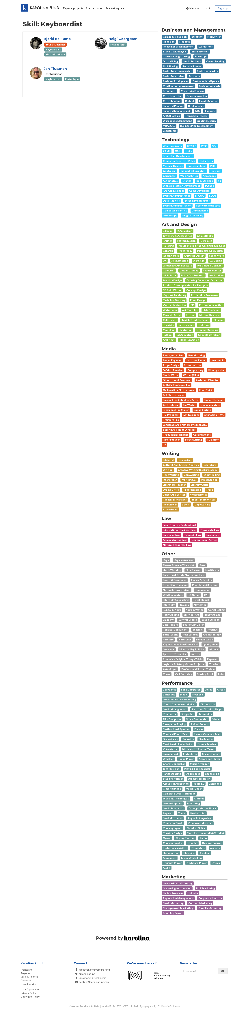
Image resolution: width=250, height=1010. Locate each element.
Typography (185, 250)
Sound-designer (214, 399)
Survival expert (187, 619)
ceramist (206, 240)
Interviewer (170, 504)
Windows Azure (172, 146)
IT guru (199, 195)
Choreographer (172, 828)
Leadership (169, 130)
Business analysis (209, 86)
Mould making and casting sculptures (202, 245)
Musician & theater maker (198, 748)
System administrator (176, 195)
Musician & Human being (178, 744)
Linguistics (185, 459)
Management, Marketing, (178, 908)
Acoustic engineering (176, 783)
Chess (166, 674)
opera (167, 838)
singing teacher (185, 838)
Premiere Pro (171, 419)
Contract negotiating (176, 56)
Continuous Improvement (178, 86)
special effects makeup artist (181, 399)
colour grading (189, 270)
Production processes (204, 295)
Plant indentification (204, 585)
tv (164, 444)
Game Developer (199, 190)
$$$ (197, 110)
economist (169, 91)
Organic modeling (207, 329)
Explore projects (73, 8)
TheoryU (210, 110)
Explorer (212, 659)
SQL (214, 146)
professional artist (211, 305)
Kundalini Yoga (172, 609)
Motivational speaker (176, 729)
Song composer (190, 689)
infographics (186, 324)
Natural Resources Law (177, 544)
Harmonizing (170, 852)
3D (192, 305)
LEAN (212, 195)
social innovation (207, 71)
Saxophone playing (174, 724)
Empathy (168, 619)
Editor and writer (174, 494)
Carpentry (169, 175)
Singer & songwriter (199, 818)
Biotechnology (196, 165)
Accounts (194, 76)
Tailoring (168, 245)
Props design (171, 365)
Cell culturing (183, 674)
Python (209, 185)
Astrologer (169, 669)
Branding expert (173, 913)
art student (216, 275)
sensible (198, 629)
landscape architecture (177, 265)
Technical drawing (174, 300)
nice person (193, 570)
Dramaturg (198, 848)
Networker (214, 36)
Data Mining (170, 61)
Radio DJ (198, 783)
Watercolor (170, 310)
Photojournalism (173, 355)
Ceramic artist (172, 315)
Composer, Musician (200, 823)
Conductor (169, 714)
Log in (207, 8)
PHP (213, 165)
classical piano (172, 788)
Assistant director (207, 380)
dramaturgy (170, 739)
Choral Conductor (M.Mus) (179, 704)
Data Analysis (171, 200)
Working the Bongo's (176, 798)
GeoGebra (169, 170)
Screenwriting (193, 439)
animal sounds (200, 724)
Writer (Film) (191, 375)
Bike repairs (170, 624)
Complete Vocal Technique (179, 793)
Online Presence (173, 893)
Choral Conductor (174, 763)
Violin (216, 719)
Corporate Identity (210, 898)
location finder (196, 360)
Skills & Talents (29, 976)
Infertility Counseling (176, 599)
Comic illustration (209, 334)
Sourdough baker (193, 624)
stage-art (187, 714)
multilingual (189, 479)
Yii (219, 180)
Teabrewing (202, 589)
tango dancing (172, 773)
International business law (179, 530)
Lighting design (206, 120)
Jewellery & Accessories (177, 235)
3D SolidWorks (172, 290)
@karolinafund (87, 973)
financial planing (173, 105)
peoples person (192, 66)
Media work (170, 375)
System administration (177, 205)
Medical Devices (173, 165)
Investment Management (178, 46)
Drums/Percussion (199, 778)
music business (192, 61)
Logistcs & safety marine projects (183, 664)
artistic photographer (176, 385)
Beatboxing (212, 773)
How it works (28, 984)
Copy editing (202, 504)
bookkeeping (196, 105)
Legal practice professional (179, 525)
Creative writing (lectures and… (198, 469)
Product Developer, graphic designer (185, 285)
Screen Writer (192, 365)
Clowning (189, 852)
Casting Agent (202, 434)
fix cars (215, 170)
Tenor (181, 813)
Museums (168, 649)
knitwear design (194, 255)
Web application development (181, 185)
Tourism (214, 664)
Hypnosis (198, 694)
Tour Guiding (171, 614)
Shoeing (218, 320)
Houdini (192, 843)
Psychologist (201, 599)
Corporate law (210, 530)
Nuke (189, 151)
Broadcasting (196, 355)
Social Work (170, 634)
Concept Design (196, 290)
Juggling (205, 852)
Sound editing (202, 409)
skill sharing (170, 66)
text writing (171, 474)
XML (178, 151)
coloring (204, 324)
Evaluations (205, 46)
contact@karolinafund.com (94, 981)
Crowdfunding (171, 101)
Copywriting (191, 474)
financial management (176, 110)
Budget (189, 101)
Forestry (168, 639)
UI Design (198, 260)
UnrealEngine (200, 210)
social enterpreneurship (177, 71)
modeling (168, 329)
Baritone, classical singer (207, 709)
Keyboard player (197, 862)
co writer (189, 404)
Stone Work (216, 255)
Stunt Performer (173, 778)
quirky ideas (210, 644)
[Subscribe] (222, 970)
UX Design (215, 260)
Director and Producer (177, 380)
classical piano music (176, 734)
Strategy (197, 36)
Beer (202, 565)
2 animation (184, 230)
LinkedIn (193, 893)
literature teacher (174, 484)
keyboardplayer (212, 843)
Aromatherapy (212, 634)
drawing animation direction (205, 280)
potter (190, 315)
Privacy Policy (28, 993)
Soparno (168, 813)
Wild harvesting (173, 594)
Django (187, 180)
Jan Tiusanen (55, 69)
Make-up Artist (189, 339)
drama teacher (207, 744)
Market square (115, 8)
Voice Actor (170, 748)
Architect (169, 339)
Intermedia (217, 360)
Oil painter (169, 275)
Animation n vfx (214, 414)
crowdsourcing (172, 96)
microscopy (170, 215)
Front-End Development (178, 156)
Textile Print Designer (195, 320)
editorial (168, 459)
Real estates (190, 634)
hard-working (172, 570)
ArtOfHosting (171, 115)
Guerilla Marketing (209, 908)
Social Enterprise (173, 76)
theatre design (172, 833)
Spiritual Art (191, 614)
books (186, 504)
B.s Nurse (193, 594)
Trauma (184, 604)
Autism (195, 654)
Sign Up (223, 8)
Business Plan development (197, 125)
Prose (209, 489)
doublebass (193, 773)
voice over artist (197, 719)
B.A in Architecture (192, 275)
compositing (195, 370)
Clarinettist (207, 704)
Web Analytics (189, 175)
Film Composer (172, 719)
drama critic (171, 489)
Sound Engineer (172, 360)
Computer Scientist (175, 210)
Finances (184, 41)
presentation (209, 479)
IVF (206, 594)
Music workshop (191, 857)
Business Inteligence (175, 81)
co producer (170, 404)
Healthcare (212, 570)
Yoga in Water (194, 609)
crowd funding (215, 61)
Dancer (198, 729)
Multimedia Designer (210, 265)
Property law (193, 534)
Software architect (208, 205)
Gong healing (216, 609)
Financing (168, 41)
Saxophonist (170, 753)
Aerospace (209, 175)
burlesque (169, 694)
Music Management (175, 709)
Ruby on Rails (204, 180)
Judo (221, 674)
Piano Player (186, 758)
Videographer (216, 370)
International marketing (178, 883)
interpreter (170, 479)
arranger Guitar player (202, 808)
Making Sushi (205, 674)
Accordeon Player (209, 758)
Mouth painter (212, 270)
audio (166, 867)
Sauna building (210, 619)
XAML (166, 151)
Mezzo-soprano (172, 803)
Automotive (170, 180)
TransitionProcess (196, 115)
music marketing (173, 903)
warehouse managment (177, 120)
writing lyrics (198, 494)
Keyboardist (198, 813)
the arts (168, 324)
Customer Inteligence (206, 81)
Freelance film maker (176, 409)
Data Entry (206, 160)
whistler (168, 758)
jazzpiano (215, 783)
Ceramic (168, 250)
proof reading (192, 489)
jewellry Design (172, 280)
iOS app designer (173, 190)
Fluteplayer (190, 753)
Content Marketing (200, 903)
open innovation (196, 96)
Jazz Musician (171, 768)
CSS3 (204, 146)
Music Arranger (199, 763)
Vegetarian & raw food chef (180, 644)
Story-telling (212, 474)
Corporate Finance (192, 91)
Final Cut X (206, 390)
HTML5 (191, 146)
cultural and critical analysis (181, 464)
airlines (214, 649)
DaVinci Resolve (172, 370)
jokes (208, 689)
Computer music (173, 823)
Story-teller (170, 509)
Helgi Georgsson (123, 39)
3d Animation (185, 334)
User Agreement (30, 989)
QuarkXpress (171, 255)
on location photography (178, 390)
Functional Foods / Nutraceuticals (183, 575)
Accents (215, 848)
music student (211, 753)
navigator (200, 604)
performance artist (175, 848)
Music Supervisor (173, 808)
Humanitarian (204, 639)
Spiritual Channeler (174, 654)
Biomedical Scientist (193, 170)
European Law (171, 534)
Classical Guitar (196, 828)
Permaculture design (210, 250)
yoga (166, 560)
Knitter (167, 240)
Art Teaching (190, 310)
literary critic (199, 484)
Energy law (212, 534)
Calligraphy (170, 320)
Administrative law (175, 539)
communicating (210, 404)
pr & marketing (205, 888)
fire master (206, 739)
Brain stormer (200, 51)
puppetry (188, 739)
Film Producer (171, 439)
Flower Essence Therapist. (179, 565)
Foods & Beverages (174, 580)
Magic (183, 694)
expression (205, 714)
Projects (25, 973)
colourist (169, 270)
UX (165, 260)
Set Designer (191, 414)
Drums (216, 862)
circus (221, 689)
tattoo (167, 334)
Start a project (95, 8)
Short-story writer (203, 499)
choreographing (173, 843)
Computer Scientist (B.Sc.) (179, 160)
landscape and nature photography (185, 424)
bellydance (169, 689)
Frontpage (27, 969)
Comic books (205, 235)
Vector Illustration (174, 305)
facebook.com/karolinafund (94, 969)
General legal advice (204, 539)
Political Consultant (175, 629)
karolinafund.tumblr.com (92, 977)
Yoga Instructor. (183, 560)
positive (213, 629)
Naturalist (184, 639)
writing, (168, 469)
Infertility (169, 604)
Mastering (193, 803)
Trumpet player (172, 862)
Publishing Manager (175, 499)
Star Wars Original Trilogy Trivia (182, 659)
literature (210, 464)
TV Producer (170, 414)
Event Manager (208, 101)
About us (26, 980)
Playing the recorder (197, 768)
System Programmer (197, 200)
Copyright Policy (30, 996)
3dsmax (167, 230)
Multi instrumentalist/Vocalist (205, 833)
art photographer (174, 395)
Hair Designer (211, 310)
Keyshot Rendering (174, 295)
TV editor (213, 439)
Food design (198, 300)
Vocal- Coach (194, 788)
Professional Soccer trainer (198, 669)
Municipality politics (191, 649)
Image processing (192, 215)
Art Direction (179, 260)
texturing (185, 329)
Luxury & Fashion (201, 580)
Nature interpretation (176, 589)
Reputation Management (178, 898)
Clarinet (199, 798)
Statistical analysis (174, 51)
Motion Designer (209, 315)
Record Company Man (207, 734)
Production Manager (175, 434)
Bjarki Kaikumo (57, 39)
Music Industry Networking (179, 699)
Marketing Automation (177, 888)
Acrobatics (169, 857)
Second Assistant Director (179, 429)
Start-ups (201, 56)
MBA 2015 (169, 125)
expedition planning (175, 585)
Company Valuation (175, 36)
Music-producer (172, 818)
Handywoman (212, 614)
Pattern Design (186, 240)
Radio (203, 838)
